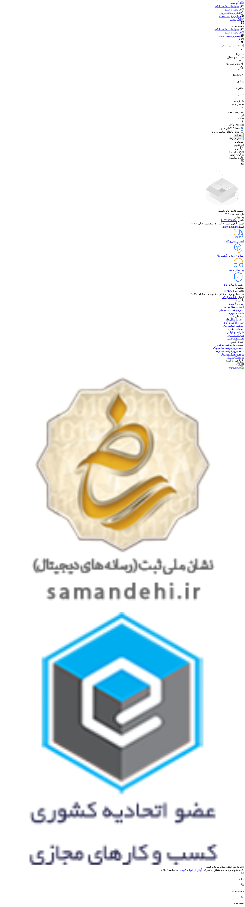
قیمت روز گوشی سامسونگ (228, 348)
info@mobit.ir (229, 226)
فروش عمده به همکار (232, 310)
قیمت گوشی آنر (235, 357)
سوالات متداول (235, 335)
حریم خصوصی (236, 338)
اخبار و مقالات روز (233, 306)
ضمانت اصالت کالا (233, 325)
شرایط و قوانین (235, 332)
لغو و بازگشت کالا (234, 322)
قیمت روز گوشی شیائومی (229, 351)
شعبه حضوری (236, 313)
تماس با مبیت (236, 303)
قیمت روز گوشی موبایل (230, 344)
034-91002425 (229, 220)
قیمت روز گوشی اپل (232, 354)
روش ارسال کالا (235, 319)
